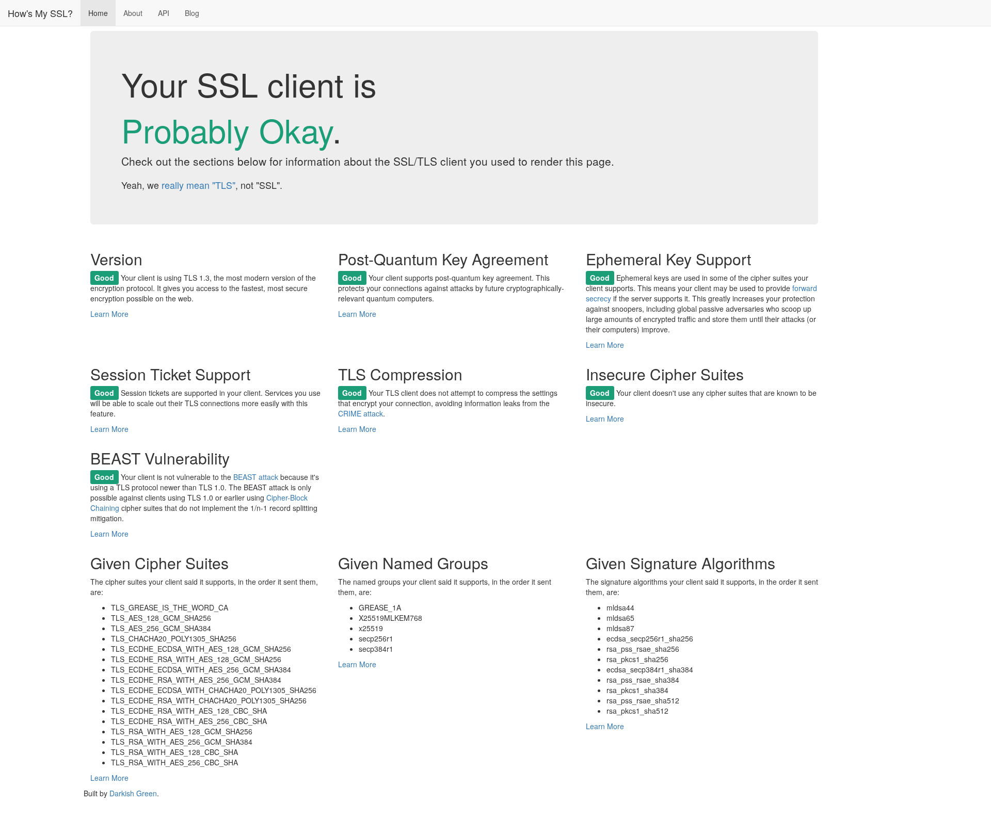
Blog (192, 13)
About (132, 13)
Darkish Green (133, 793)
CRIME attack (360, 413)
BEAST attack (255, 477)
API (163, 13)
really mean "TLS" (198, 185)
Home (98, 13)
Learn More (109, 314)
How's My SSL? (40, 13)
